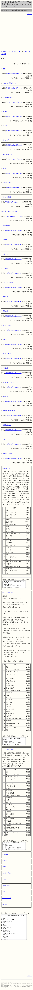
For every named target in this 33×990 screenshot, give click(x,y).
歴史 (4, 69)
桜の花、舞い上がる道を (9, 211)
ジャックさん (6, 885)
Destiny (5, 239)
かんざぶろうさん (7, 592)
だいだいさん (6, 873)
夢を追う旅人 (7, 425)
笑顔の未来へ (7, 225)
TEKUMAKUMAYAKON (10, 410)
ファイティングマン (9, 439)
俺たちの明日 (7, 325)
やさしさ (5, 296)
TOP (2, 10)
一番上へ (29, 976)
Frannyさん (5, 904)
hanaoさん (5, 860)
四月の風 (5, 311)
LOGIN (26, 10)
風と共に (5, 339)
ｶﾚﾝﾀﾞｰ (9, 10)
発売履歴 (14, 10)
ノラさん (5, 879)
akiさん (4, 891)
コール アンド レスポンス (10, 382)
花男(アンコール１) (8, 453)
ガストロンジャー (8, 282)
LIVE (5, 10)
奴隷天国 (5, 368)
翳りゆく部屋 (7, 197)
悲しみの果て (7, 140)
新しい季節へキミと (9, 97)
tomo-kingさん (6, 898)
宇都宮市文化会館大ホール (14, 73)
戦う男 (5, 168)
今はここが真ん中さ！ (9, 83)
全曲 (19, 10)
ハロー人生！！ (7, 111)
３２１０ (5, 254)
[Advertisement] (16, 32)
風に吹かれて (7, 183)
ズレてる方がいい (8, 353)
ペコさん (5, 866)
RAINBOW (6, 268)
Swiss (1, 988)
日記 (22, 10)
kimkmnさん (6, 854)
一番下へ (29, 14)
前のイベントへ (5, 51)
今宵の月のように (8, 154)
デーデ (5, 125)
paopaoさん (6, 468)
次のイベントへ (17, 51)
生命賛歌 (5, 396)
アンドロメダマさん (8, 749)
